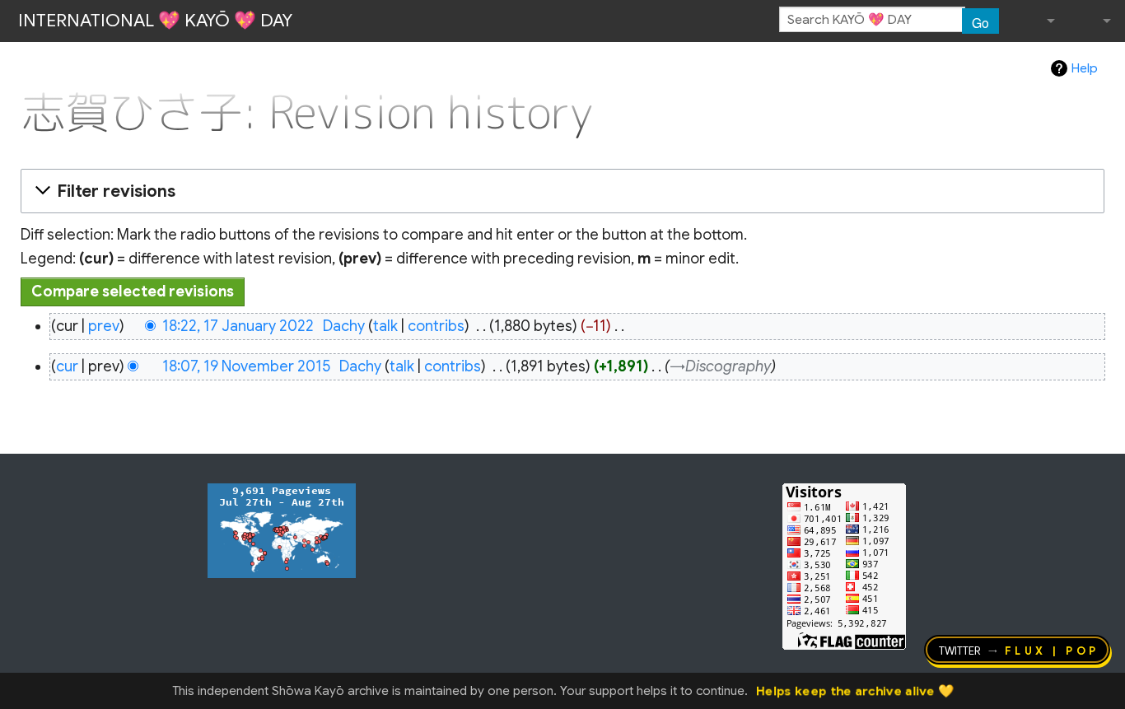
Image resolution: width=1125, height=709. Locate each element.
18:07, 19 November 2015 (246, 366)
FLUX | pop (1052, 650)
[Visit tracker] (282, 529)
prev (103, 326)
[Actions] (1098, 78)
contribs (436, 326)
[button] (560, 191)
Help (1084, 68)
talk (385, 326)
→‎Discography (720, 366)
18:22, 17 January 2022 (238, 326)
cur (67, 366)
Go (980, 22)
